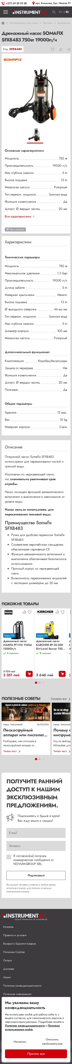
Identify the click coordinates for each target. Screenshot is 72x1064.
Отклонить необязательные (52, 1041)
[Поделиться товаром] (68, 49)
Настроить (20, 1042)
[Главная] (29, 12)
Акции (7, 977)
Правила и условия (14, 935)
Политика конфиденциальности (22, 986)
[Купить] (29, 674)
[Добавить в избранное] (52, 49)
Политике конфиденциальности (25, 1026)
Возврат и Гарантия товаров (19, 944)
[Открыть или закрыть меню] (5, 12)
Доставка (8, 969)
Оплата (7, 960)
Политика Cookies (14, 952)
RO (61, 12)
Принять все (36, 1053)
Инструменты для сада (23, 23)
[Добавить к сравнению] (60, 49)
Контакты (8, 927)
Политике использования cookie (32, 1027)
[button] (54, 12)
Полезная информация (17, 994)
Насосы (47, 23)
